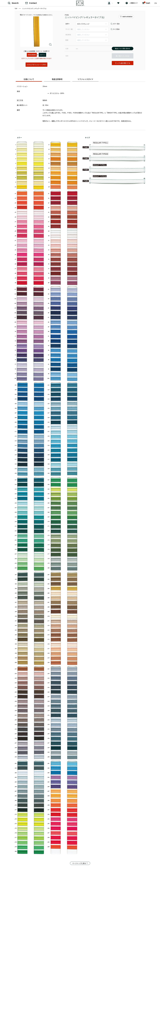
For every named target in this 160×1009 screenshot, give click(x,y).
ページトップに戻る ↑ (80, 863)
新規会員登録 (32, 55)
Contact (33, 3)
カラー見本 (116, 24)
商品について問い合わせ (122, 48)
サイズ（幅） (70, 29)
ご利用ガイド (134, 3)
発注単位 (68, 35)
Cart (147, 3)
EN (156, 3)
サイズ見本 (116, 29)
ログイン (42, 55)
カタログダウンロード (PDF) (36, 64)
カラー (68, 24)
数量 (67, 40)
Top (16, 8)
